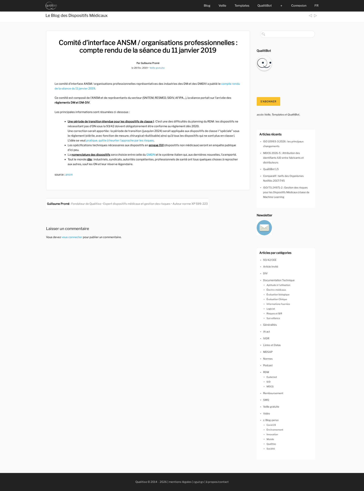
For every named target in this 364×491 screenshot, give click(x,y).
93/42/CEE (269, 259)
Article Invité (270, 266)
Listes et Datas (272, 345)
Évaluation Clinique (277, 299)
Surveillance (273, 318)
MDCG (270, 386)
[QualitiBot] (264, 62)
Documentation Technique (279, 280)
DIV (265, 273)
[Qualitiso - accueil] (51, 5)
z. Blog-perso (270, 420)
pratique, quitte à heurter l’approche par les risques (120, 140)
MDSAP (268, 351)
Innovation (272, 434)
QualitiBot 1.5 (271, 169)
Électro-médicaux (276, 289)
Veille (222, 5)
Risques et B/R (274, 313)
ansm (69, 174)
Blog (207, 5)
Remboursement (273, 393)
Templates (242, 5)
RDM (266, 372)
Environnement (275, 429)
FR (316, 5)
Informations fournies (278, 304)
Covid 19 (271, 425)
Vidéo (266, 413)
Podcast (268, 365)
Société (271, 448)
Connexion (298, 5)
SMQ (266, 399)
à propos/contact (217, 482)
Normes (268, 358)
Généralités (270, 324)
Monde (270, 439)
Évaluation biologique (278, 294)
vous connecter (72, 237)
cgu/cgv (199, 482)
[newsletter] (264, 227)
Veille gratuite (157, 67)
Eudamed (272, 377)
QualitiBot (264, 5)
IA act (266, 331)
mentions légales (180, 482)
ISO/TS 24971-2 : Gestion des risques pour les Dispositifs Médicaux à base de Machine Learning (286, 192)
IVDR (266, 338)
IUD (269, 381)
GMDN (150, 154)
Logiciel (271, 308)
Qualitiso (271, 443)
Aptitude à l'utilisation (278, 285)
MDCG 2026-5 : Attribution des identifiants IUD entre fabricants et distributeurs (283, 157)
